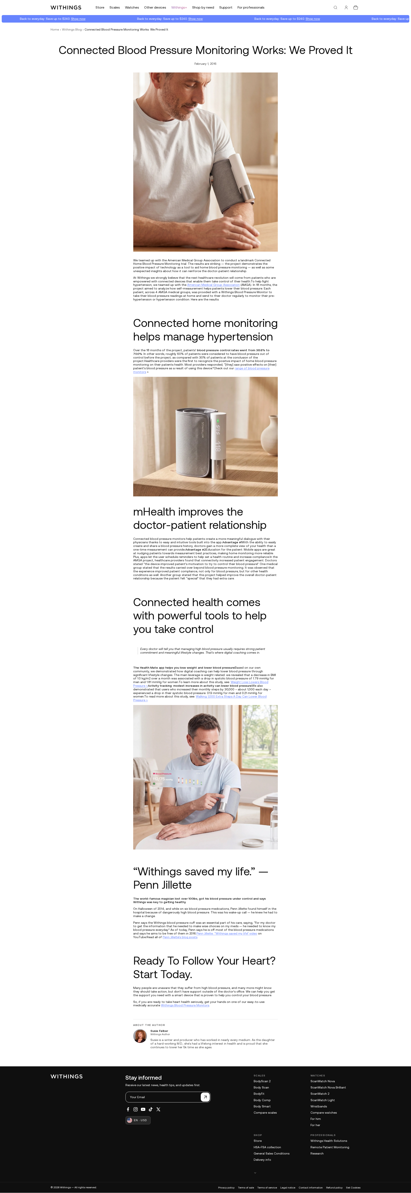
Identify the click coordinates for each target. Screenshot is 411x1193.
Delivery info (262, 1159)
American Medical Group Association (213, 284)
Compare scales (265, 1112)
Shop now (59, 18)
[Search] (335, 7)
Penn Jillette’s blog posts (180, 937)
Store (258, 1140)
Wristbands (319, 1106)
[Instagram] (135, 1109)
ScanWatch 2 (320, 1093)
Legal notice (287, 1187)
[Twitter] (158, 1109)
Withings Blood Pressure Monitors (185, 1005)
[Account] (346, 7)
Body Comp (262, 1100)
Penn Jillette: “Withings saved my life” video (226, 933)
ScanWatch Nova (323, 1081)
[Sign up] (205, 1097)
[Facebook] (128, 1109)
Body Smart (262, 1106)
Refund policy (334, 1187)
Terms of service (267, 1187)
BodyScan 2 (262, 1081)
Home (55, 29)
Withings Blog (72, 29)
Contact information (311, 1187)
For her (315, 1125)
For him (316, 1119)
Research (317, 1153)
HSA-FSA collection (267, 1147)
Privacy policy (226, 1187)
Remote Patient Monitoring (330, 1147)
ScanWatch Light (323, 1100)
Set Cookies (353, 1187)
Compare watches (324, 1112)
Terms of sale (246, 1187)
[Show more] (307, 1172)
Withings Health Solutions (329, 1140)
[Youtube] (143, 1109)
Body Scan (261, 1087)
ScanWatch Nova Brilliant (328, 1087)
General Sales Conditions (271, 1153)
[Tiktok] (150, 1109)
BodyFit (259, 1093)
